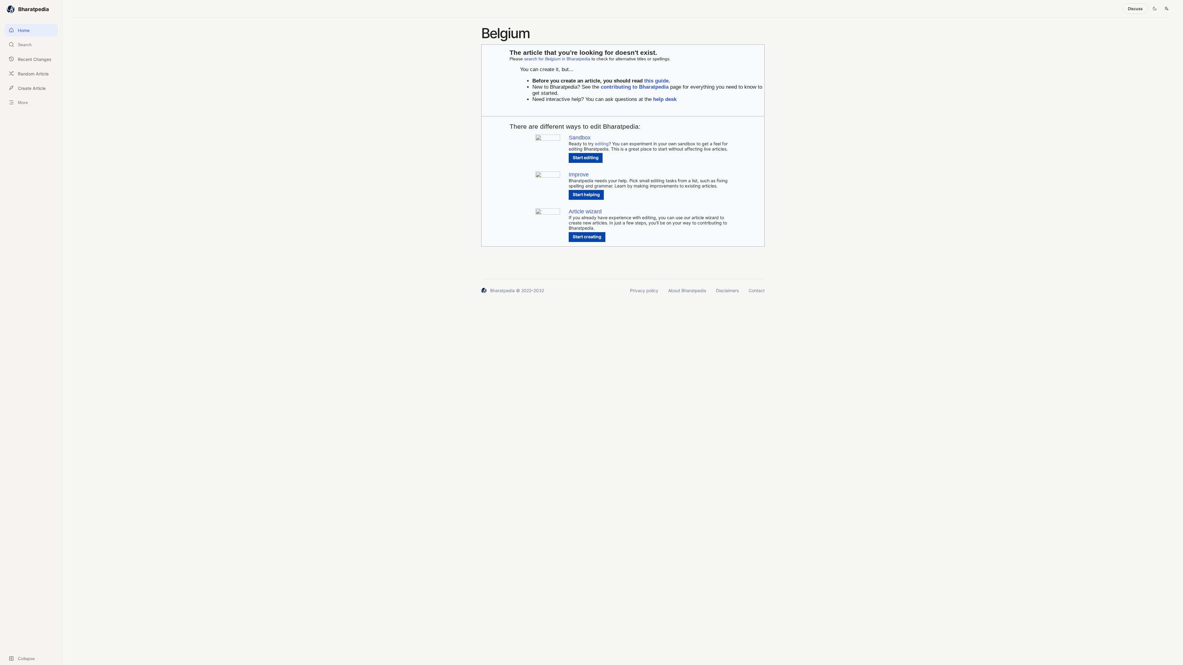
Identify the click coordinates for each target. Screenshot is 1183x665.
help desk (665, 99)
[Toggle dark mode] (1155, 9)
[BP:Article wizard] (547, 213)
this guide (656, 81)
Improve (579, 174)
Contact (757, 290)
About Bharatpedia (687, 290)
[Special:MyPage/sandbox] (547, 139)
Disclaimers (727, 290)
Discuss (1135, 8)
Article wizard (585, 211)
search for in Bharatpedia (557, 58)
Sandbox (580, 138)
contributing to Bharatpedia (635, 87)
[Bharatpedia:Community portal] (547, 176)
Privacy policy (644, 290)
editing (602, 143)
